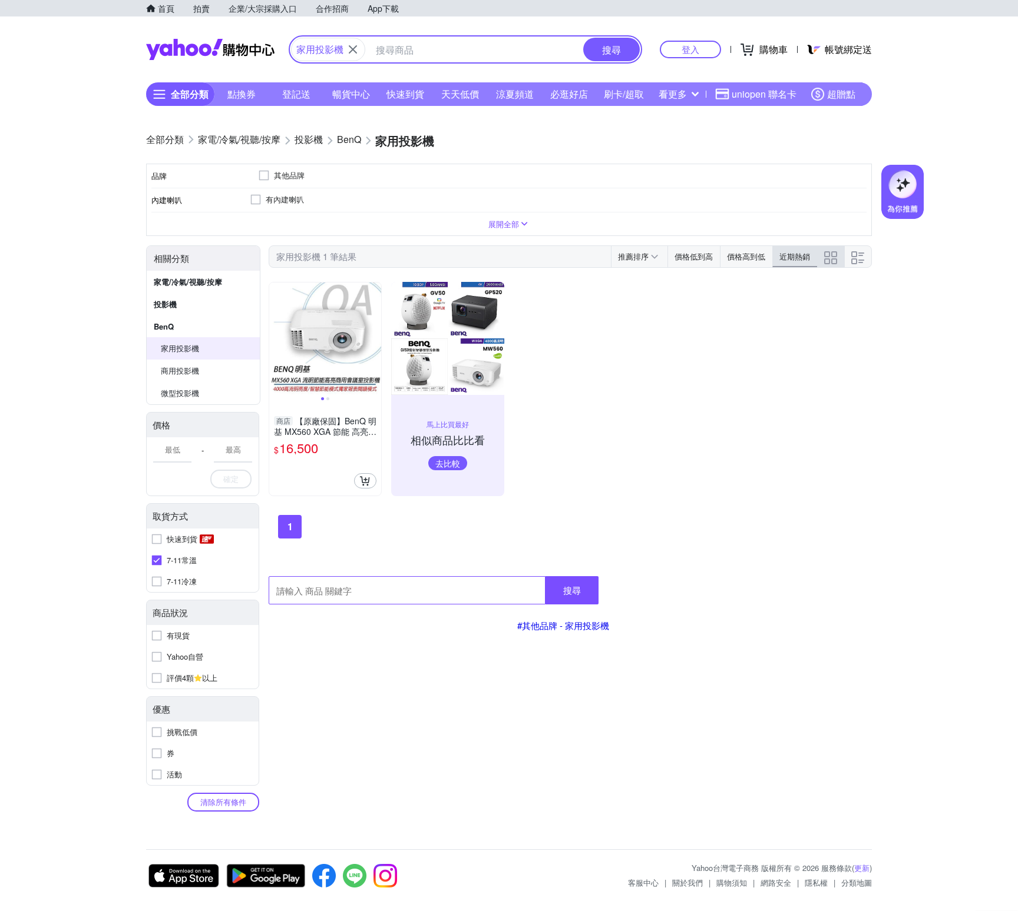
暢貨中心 (351, 94)
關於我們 (687, 882)
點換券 (241, 94)
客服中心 (643, 882)
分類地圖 (856, 882)
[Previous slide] (277, 338)
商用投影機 (180, 370)
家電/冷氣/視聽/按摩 (188, 281)
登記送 (296, 94)
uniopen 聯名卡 (764, 94)
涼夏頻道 (515, 94)
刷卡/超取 (624, 94)
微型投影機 (180, 392)
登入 (690, 49)
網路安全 (776, 882)
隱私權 (816, 882)
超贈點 (841, 94)
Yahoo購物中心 (210, 49)
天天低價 (460, 94)
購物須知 (731, 882)
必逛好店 (569, 94)
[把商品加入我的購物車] (365, 480)
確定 (231, 478)
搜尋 (572, 590)
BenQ (164, 326)
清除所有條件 (223, 801)
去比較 (447, 463)
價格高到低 (746, 256)
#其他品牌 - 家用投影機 (563, 625)
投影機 (165, 304)
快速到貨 (405, 94)
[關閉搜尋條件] (353, 49)
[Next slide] (373, 338)
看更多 (673, 94)
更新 (862, 867)
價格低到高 (694, 256)
